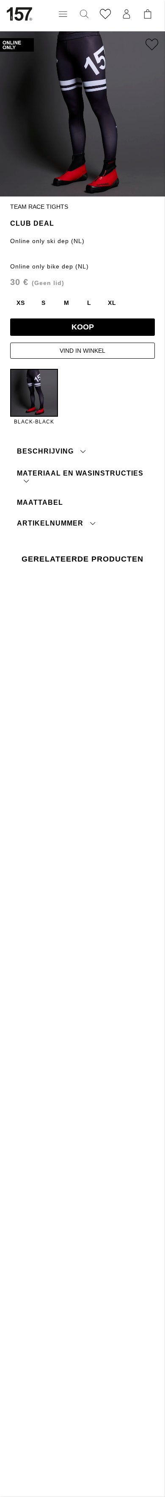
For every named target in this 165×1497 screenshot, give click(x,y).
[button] (63, 14)
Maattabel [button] (40, 502)
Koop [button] (83, 327)
